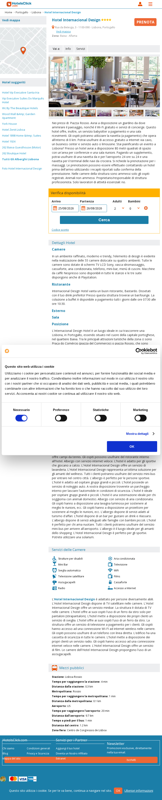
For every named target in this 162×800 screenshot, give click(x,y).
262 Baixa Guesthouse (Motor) (21, 147)
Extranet (61, 758)
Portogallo (22, 12)
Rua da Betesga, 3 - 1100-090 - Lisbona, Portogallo (84, 27)
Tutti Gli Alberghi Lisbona (20, 159)
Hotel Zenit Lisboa (13, 130)
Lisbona (36, 12)
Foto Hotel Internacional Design (22, 168)
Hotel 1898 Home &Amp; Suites (21, 135)
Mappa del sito (11, 758)
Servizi (80, 49)
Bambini (134, 201)
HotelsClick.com (19, 4)
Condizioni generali (38, 748)
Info (68, 49)
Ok (118, 791)
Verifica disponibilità (68, 193)
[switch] (61, 418)
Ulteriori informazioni (138, 791)
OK (132, 446)
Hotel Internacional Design (63, 12)
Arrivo (56, 201)
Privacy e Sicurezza (38, 753)
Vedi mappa (63, 31)
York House (9, 124)
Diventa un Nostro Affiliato (72, 753)
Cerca (104, 220)
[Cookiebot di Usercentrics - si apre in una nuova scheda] (138, 351)
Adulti (117, 201)
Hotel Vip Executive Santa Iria (20, 92)
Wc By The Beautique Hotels (20, 108)
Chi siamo (8, 748)
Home (8, 12)
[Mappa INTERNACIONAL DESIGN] (23, 50)
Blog (5, 753)
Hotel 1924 (8, 141)
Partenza (87, 201)
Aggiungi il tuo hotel (68, 748)
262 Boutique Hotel (14, 153)
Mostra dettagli (137, 433)
